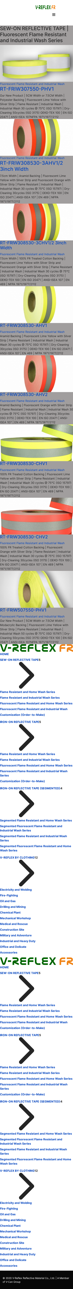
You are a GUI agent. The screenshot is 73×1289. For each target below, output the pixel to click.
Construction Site (12, 929)
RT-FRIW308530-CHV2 (24, 536)
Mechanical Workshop (15, 918)
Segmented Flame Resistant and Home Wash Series (36, 820)
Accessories (8, 952)
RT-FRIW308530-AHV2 (24, 394)
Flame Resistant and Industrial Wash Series (30, 697)
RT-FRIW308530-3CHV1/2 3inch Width (33, 245)
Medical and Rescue (14, 924)
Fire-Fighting (9, 895)
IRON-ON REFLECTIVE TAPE (19, 722)
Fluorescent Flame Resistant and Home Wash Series (36, 703)
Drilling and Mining (13, 907)
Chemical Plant (10, 912)
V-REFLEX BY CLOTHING (17, 857)
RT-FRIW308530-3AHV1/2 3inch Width (31, 166)
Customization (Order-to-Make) (22, 715)
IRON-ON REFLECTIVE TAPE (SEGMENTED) (30, 788)
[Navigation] (53, 14)
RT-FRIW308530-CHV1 (23, 463)
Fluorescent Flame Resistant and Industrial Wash (32, 84)
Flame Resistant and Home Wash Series (27, 692)
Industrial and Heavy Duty (17, 941)
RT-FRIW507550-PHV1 (23, 610)
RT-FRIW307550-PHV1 (27, 89)
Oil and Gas (8, 901)
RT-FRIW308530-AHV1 (23, 325)
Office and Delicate (13, 947)
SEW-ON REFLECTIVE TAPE (19, 660)
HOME (4, 654)
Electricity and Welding (16, 889)
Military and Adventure (16, 935)
